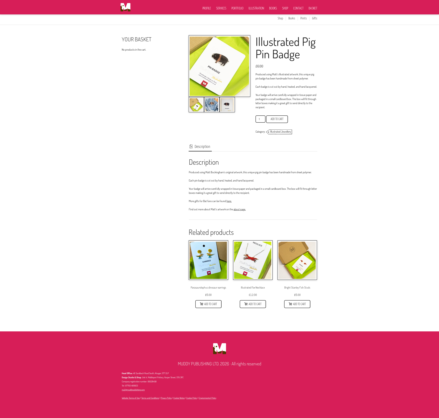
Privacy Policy (166, 398)
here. (229, 201)
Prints (303, 18)
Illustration (256, 8)
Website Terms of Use (131, 398)
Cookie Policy (191, 398)
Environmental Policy (207, 398)
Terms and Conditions (150, 398)
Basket (313, 8)
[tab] (200, 146)
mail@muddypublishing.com (133, 389)
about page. (240, 209)
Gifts (314, 18)
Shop (285, 8)
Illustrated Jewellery (280, 131)
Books (273, 8)
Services (221, 8)
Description (202, 147)
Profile (207, 8)
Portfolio (238, 8)
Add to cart (277, 119)
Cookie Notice (179, 398)
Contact (298, 8)
